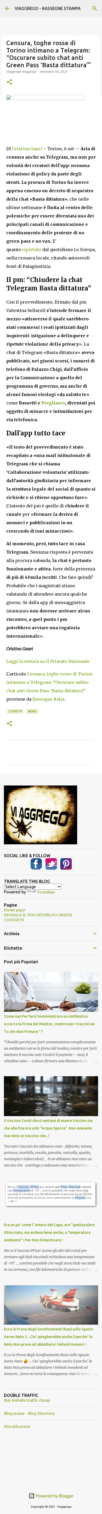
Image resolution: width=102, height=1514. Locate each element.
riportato (31, 249)
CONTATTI (14, 920)
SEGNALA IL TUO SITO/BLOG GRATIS (38, 915)
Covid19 (15, 711)
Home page (14, 910)
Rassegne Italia (48, 699)
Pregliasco (53, 402)
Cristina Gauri (27, 148)
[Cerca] (95, 8)
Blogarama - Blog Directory (29, 1413)
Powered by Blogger (54, 1496)
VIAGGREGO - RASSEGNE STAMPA (48, 8)
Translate (46, 892)
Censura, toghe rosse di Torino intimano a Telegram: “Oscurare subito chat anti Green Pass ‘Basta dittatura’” (49, 682)
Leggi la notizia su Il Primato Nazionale (47, 661)
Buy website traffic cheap (27, 1400)
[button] (9, 82)
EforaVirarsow (17, 1426)
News (32, 711)
